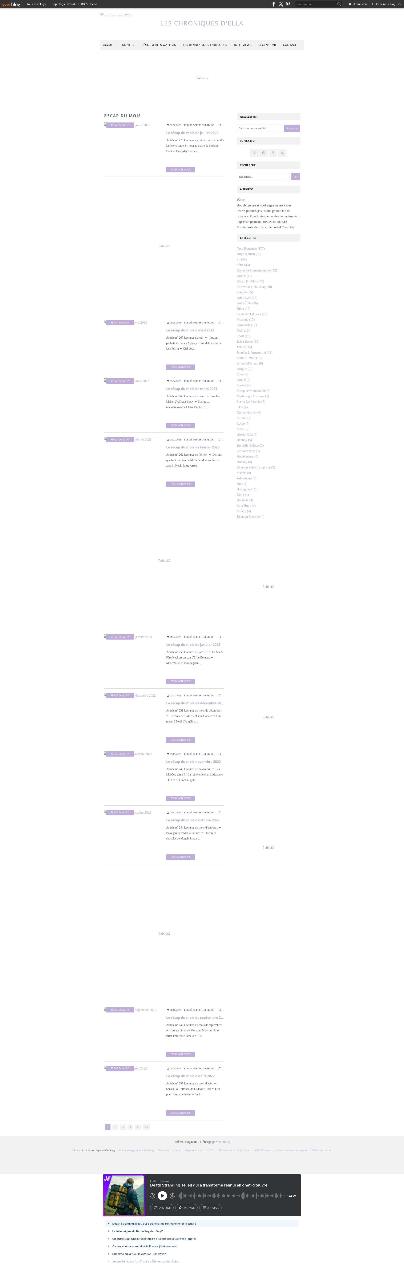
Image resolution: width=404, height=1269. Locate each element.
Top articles (163, 1150)
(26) (247, 303)
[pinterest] (287, 4)
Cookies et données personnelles (291, 1150)
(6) (242, 407)
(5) (247, 434)
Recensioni (267, 45)
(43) (243, 265)
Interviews (242, 45)
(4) (246, 478)
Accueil (109, 45)
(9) (250, 363)
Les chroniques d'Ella (202, 23)
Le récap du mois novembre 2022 (193, 761)
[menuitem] (109, 45)
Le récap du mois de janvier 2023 (193, 644)
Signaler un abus (194, 1150)
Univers (128, 45)
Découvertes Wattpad (158, 45)
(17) (246, 319)
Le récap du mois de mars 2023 (191, 388)
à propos (213, 1207)
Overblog (223, 1142)
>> (146, 1127)
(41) (244, 276)
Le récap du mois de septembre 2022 (196, 1017)
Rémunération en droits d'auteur (235, 1150)
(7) (243, 380)
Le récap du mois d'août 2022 (190, 1076)
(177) (251, 248)
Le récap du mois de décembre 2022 (195, 703)
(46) (242, 259)
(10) (249, 358)
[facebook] (273, 4)
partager (189, 1207)
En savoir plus (180, 169)
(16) (243, 330)
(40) (250, 281)
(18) (243, 308)
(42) (257, 270)
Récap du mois (120, 125)
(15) (248, 341)
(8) (244, 369)
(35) (245, 292)
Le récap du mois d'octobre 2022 (192, 820)
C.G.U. (211, 1150)
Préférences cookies (321, 1150)
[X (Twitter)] (280, 4)
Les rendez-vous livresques (205, 45)
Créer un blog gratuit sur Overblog (136, 1150)
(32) (247, 297)
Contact (289, 45)
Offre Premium (262, 1150)
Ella (261, 227)
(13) (254, 352)
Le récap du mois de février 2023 (192, 447)
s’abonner (164, 1207)
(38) (254, 287)
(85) (249, 254)
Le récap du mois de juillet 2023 (192, 132)
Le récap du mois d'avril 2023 (190, 330)
